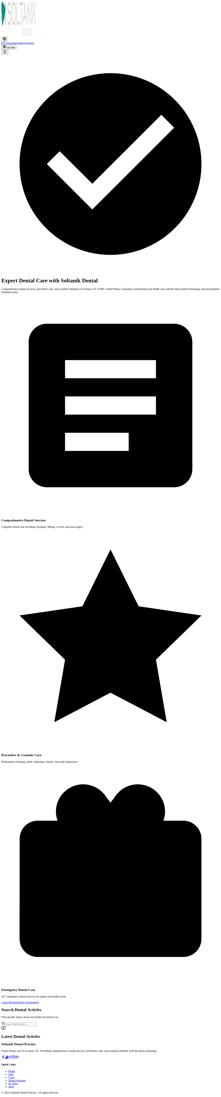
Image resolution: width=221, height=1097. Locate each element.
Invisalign (18, 43)
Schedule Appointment (26, 1002)
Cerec (11, 1077)
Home (11, 1071)
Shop (11, 1086)
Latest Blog (7, 1002)
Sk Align (13, 1083)
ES (3, 43)
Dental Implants (17, 1080)
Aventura (29, 43)
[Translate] (4, 39)
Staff (10, 1074)
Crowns (9, 43)
